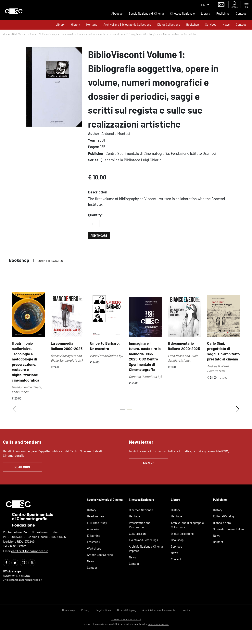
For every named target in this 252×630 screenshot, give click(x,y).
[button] (237, 409)
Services (210, 24)
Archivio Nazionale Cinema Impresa (146, 549)
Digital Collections (168, 24)
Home (6, 34)
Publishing (223, 13)
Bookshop (192, 24)
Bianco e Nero (222, 523)
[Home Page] (14, 11)
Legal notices (103, 610)
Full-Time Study (97, 523)
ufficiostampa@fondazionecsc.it (22, 579)
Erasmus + (93, 542)
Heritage (91, 24)
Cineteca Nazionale (182, 13)
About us (116, 13)
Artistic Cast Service (100, 554)
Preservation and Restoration (139, 525)
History (75, 24)
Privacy (85, 610)
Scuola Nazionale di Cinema (146, 13)
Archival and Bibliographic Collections (127, 24)
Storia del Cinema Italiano (229, 529)
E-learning (93, 535)
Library (205, 13)
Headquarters (95, 516)
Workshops (94, 548)
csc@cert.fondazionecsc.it (29, 551)
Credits (186, 610)
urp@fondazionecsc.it (158, 624)
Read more (23, 467)
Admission (93, 529)
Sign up (148, 462)
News (226, 24)
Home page (68, 610)
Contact (241, 13)
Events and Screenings (143, 540)
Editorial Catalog (223, 516)
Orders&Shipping (126, 610)
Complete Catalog (50, 260)
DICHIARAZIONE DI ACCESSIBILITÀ (126, 619)
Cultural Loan (137, 533)
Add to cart (99, 235)
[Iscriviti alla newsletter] (221, 4)
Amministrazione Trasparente (158, 610)
